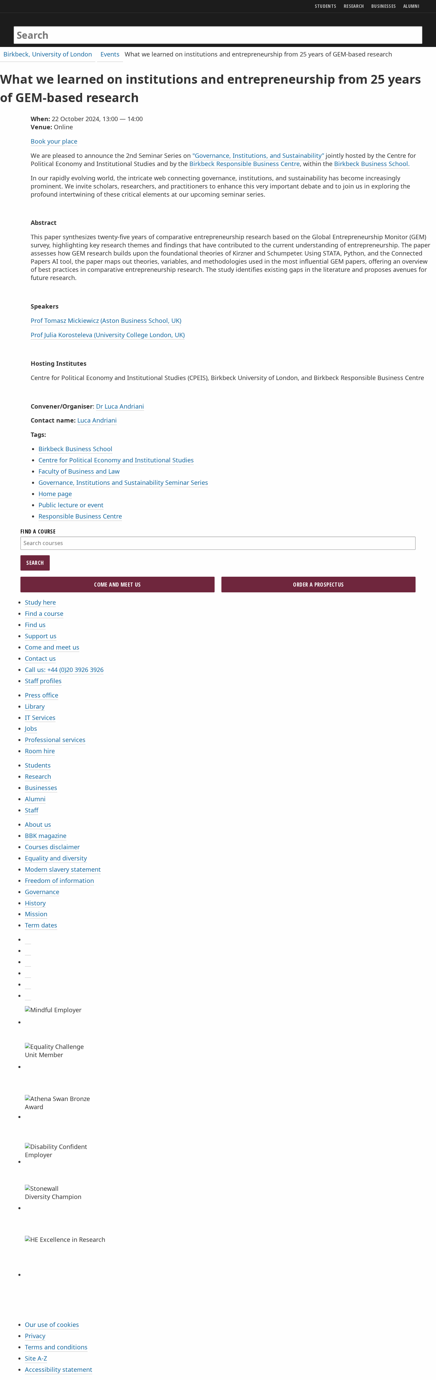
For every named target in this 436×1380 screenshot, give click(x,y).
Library (35, 706)
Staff (31, 810)
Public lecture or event (71, 505)
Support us (41, 636)
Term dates (41, 925)
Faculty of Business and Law (79, 471)
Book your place (54, 141)
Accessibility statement (58, 1369)
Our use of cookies (52, 1324)
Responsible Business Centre (80, 516)
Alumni (35, 799)
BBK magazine (45, 836)
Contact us (40, 658)
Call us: (64, 670)
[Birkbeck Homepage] (43, 28)
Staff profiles (43, 681)
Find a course (44, 613)
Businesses (41, 788)
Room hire (40, 751)
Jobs (31, 728)
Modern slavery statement (63, 869)
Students (38, 765)
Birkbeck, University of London (47, 54)
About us (38, 824)
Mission (36, 914)
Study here (40, 602)
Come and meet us (52, 647)
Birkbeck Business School (75, 449)
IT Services (40, 717)
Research (38, 776)
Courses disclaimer (52, 847)
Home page (55, 494)
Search (35, 562)
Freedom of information (59, 880)
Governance (42, 892)
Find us (35, 625)
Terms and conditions (56, 1347)
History (35, 903)
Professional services (55, 740)
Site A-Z (36, 1358)
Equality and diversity (56, 858)
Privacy (35, 1336)
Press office (41, 695)
